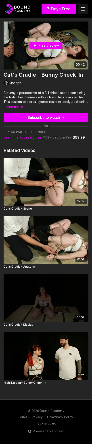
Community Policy (60, 417)
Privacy (37, 417)
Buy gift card (47, 423)
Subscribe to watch (44, 117)
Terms (22, 417)
